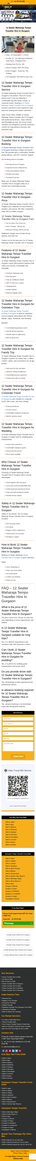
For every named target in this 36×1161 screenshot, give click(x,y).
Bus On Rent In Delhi (8, 981)
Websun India (18, 1158)
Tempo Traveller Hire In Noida (11, 986)
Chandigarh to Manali (12, 899)
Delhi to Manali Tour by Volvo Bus (12, 1140)
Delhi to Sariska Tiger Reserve (15, 876)
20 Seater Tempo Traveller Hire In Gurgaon (18, 940)
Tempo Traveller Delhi (9, 1022)
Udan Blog (11, 1156)
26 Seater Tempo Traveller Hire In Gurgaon (18, 945)
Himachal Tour (6, 998)
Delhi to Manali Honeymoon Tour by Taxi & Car (17, 1144)
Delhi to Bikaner (11, 871)
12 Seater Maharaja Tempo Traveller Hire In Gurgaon (18, 955)
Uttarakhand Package (9, 1009)
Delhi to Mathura (11, 827)
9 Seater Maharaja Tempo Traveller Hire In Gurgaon (18, 950)
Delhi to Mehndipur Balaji (13, 879)
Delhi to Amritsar (11, 845)
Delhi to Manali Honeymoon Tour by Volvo (15, 1142)
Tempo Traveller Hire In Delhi (11, 977)
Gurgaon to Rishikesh (12, 891)
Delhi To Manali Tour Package (11, 1011)
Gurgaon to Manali (11, 886)
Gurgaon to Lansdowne (13, 894)
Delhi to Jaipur (10, 822)
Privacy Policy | (18, 1153)
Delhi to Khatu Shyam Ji (13, 881)
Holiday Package (7, 1005)
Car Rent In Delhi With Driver (11, 1020)
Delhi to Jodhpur (11, 863)
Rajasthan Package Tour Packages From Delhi (17, 1007)
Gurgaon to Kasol (11, 889)
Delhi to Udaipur (11, 861)
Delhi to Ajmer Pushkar (13, 868)
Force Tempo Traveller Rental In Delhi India (16, 1024)
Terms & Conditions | (22, 1151)
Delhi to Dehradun (11, 834)
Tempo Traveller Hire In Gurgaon (12, 983)
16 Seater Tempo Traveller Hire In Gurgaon (18, 935)
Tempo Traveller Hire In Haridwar (12, 988)
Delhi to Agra (10, 824)
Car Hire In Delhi (7, 979)
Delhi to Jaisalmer (11, 866)
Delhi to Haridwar (11, 832)
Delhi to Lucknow (11, 840)
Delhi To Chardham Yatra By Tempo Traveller (16, 1026)
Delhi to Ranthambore (12, 873)
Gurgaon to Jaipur (11, 896)
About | (13, 1151)
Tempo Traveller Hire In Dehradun (13, 990)
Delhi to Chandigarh (12, 837)
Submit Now (18, 756)
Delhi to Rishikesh (11, 829)
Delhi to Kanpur (10, 842)
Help (25, 1153)
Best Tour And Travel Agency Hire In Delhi (15, 1028)
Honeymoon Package (9, 1003)
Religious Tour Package (9, 1000)
